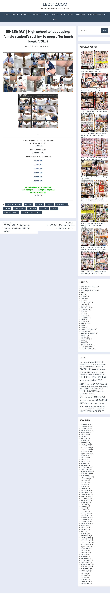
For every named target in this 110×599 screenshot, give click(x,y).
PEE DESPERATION (97, 388)
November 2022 (86, 473)
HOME (7, 14)
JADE (82, 312)
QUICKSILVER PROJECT (88, 333)
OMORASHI (90, 386)
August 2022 (85, 479)
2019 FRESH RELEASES (14, 205)
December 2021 (86, 494)
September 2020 (86, 523)
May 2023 (84, 461)
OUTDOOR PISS (97, 386)
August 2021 (84, 502)
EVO (48, 46)
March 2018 (84, 581)
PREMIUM (15, 14)
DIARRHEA (103, 369)
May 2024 (84, 438)
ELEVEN (83, 298)
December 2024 (86, 424)
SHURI (83, 341)
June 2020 (84, 529)
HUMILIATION (85, 381)
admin (27, 46)
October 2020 (85, 521)
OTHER (83, 321)
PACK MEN (84, 323)
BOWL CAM (28, 205)
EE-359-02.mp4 (38, 146)
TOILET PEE (93, 403)
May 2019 (84, 554)
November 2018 (86, 566)
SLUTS (83, 343)
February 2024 (85, 444)
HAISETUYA (84, 310)
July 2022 (84, 481)
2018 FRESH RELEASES (87, 362)
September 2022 (86, 477)
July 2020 (84, 527)
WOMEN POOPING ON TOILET (31, 212)
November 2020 (86, 519)
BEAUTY (83, 288)
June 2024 (84, 436)
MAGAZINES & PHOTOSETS (96, 14)
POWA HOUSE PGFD (87, 329)
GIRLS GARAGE (85, 308)
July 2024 (84, 434)
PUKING (101, 391)
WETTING (86, 409)
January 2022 (85, 492)
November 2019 (86, 543)
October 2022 (85, 475)
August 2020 (85, 525)
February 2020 (85, 537)
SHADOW (84, 335)
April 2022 (84, 486)
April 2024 (84, 440)
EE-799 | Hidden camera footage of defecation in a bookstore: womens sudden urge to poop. (94, 201)
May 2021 (84, 508)
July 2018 (84, 574)
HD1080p (70, 14)
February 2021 (85, 514)
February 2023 (85, 467)
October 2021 (85, 498)
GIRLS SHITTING (61, 205)
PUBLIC (98, 391)
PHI (82, 325)
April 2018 (84, 580)
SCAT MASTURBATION (90, 393)
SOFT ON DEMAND (87, 345)
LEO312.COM (55, 4)
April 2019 (84, 556)
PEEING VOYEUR (86, 391)
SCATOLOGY (37, 14)
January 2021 (85, 516)
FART (94, 372)
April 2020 (84, 533)
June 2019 (84, 552)
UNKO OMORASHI (99, 406)
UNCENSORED (80, 14)
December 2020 (86, 517)
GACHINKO (84, 306)
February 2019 (85, 560)
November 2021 (86, 496)
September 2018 (86, 570)
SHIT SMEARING (90, 400)
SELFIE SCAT (83, 400)
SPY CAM (54, 208)
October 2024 (85, 428)
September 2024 (86, 430)
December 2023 (86, 448)
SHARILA (83, 337)
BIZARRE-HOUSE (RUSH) (88, 290)
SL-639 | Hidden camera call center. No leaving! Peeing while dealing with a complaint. (93, 225)
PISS (46, 14)
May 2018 (84, 578)
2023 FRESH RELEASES (89, 366)
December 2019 (86, 541)
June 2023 (84, 459)
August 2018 (84, 572)
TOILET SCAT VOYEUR (11, 212)
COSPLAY (49, 205)
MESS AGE (84, 316)
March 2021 (84, 512)
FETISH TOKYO (85, 302)
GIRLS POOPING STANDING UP (96, 374)
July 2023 (84, 457)
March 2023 (84, 465)
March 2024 (84, 442)
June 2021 (84, 506)
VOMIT (54, 14)
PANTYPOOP (87, 389)
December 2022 (86, 471)
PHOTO (83, 327)
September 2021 (86, 500)
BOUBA (83, 292)
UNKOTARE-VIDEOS (87, 348)
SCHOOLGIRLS (99, 397)
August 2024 (85, 432)
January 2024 (85, 446)
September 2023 (86, 454)
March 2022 (84, 488)
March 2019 (84, 558)
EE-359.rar (38, 195)
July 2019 (84, 550)
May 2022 (84, 485)
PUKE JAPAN (85, 331)
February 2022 (85, 490)
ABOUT (55, 19)
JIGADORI (89, 384)
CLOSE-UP (39, 205)
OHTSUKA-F (84, 317)
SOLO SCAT (43, 208)
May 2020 (84, 531)
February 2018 (85, 583)
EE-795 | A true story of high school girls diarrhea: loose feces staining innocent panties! (93, 135)
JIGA (82, 314)
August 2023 (85, 455)
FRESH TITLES (25, 14)
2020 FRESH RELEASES (93, 364)
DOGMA (83, 296)
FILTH (82, 304)
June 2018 (84, 576)
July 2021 (84, 504)
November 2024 (86, 426)
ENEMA (62, 14)
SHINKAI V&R (85, 339)
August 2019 (84, 548)
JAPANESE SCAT (19, 208)
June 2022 (84, 483)
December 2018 (86, 564)
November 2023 (86, 450)
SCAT (82, 393)
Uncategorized (85, 347)
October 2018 (85, 568)
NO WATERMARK (100, 384)
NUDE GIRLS (83, 386)
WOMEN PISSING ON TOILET (96, 409)
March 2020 (84, 535)
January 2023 (85, 469)
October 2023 (85, 452)
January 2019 (85, 562)
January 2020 (85, 539)
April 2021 (84, 510)
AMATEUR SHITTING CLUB (89, 286)
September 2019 (86, 547)
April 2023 (84, 463)
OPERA (83, 319)
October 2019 (85, 545)
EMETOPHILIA (83, 372)
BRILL (82, 294)
